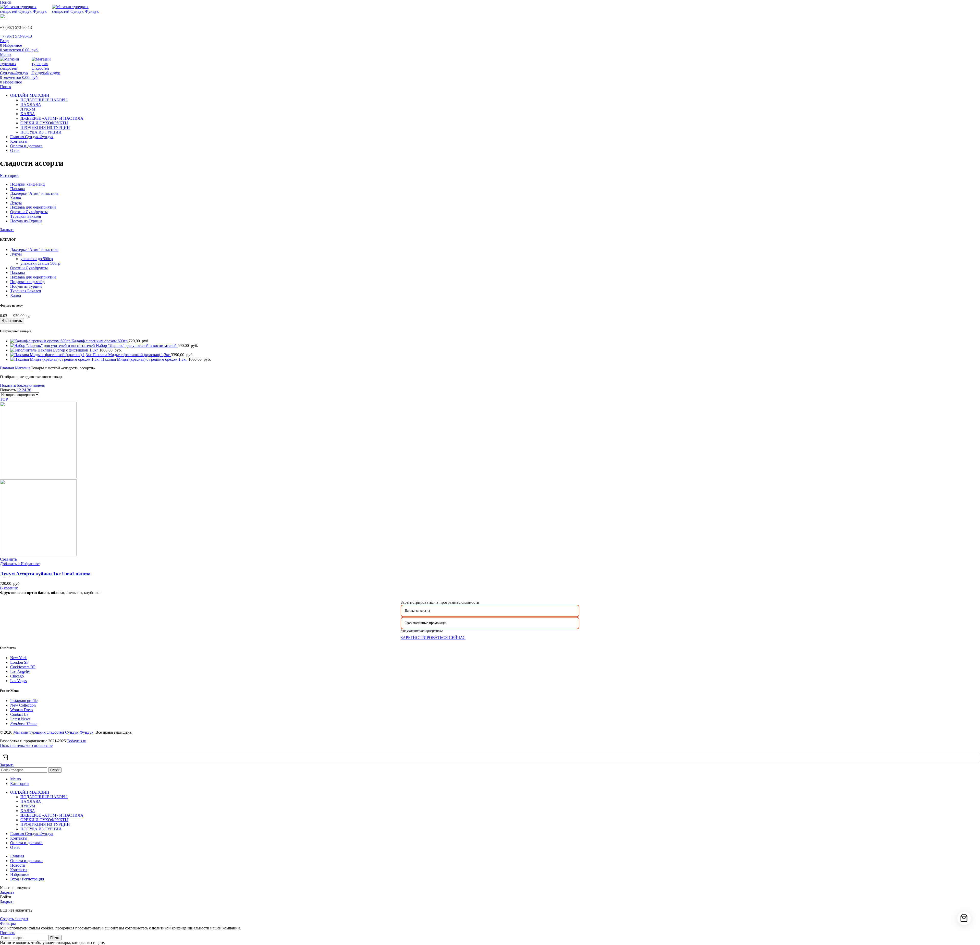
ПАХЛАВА (30, 104)
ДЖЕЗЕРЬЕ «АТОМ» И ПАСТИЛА (51, 118)
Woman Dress (21, 710)
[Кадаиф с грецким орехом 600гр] (40, 341)
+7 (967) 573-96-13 (16, 36)
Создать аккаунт (14, 919)
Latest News (20, 719)
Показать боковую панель (22, 385)
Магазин (23, 368)
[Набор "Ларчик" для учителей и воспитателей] (53, 345)
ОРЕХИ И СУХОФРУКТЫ (44, 123)
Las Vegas (18, 681)
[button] (9, 588)
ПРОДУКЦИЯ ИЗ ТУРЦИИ (45, 127)
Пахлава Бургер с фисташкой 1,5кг (68, 350)
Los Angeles (20, 671)
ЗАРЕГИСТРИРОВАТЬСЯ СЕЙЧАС (433, 637)
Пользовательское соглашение (26, 745)
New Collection (23, 705)
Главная (7, 368)
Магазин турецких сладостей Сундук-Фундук (53, 732)
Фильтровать (12, 321)
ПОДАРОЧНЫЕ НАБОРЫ (44, 100)
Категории (9, 175)
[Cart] (490, 757)
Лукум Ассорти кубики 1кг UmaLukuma (45, 573)
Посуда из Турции (26, 286)
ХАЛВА (27, 114)
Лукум (16, 254)
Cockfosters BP (22, 667)
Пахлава (17, 272)
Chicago (17, 676)
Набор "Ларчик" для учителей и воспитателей (137, 345)
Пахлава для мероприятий (33, 277)
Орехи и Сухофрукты (29, 268)
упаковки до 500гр (36, 259)
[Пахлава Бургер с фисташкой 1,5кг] (24, 350)
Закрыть (7, 229)
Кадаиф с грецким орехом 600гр (100, 341)
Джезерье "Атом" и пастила (34, 249)
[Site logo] (26, 11)
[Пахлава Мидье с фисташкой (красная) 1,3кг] (51, 355)
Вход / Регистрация (27, 879)
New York (18, 658)
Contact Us (19, 714)
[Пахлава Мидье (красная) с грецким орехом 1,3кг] (55, 359)
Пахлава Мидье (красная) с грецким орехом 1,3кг (144, 359)
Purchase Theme (23, 723)
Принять (7, 932)
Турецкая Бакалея (25, 291)
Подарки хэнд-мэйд (27, 282)
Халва (15, 295)
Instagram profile (24, 700)
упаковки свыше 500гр (40, 263)
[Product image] (38, 554)
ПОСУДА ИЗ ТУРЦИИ (41, 132)
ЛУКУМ (27, 109)
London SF (19, 662)
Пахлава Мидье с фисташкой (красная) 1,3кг (132, 355)
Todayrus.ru (76, 741)
